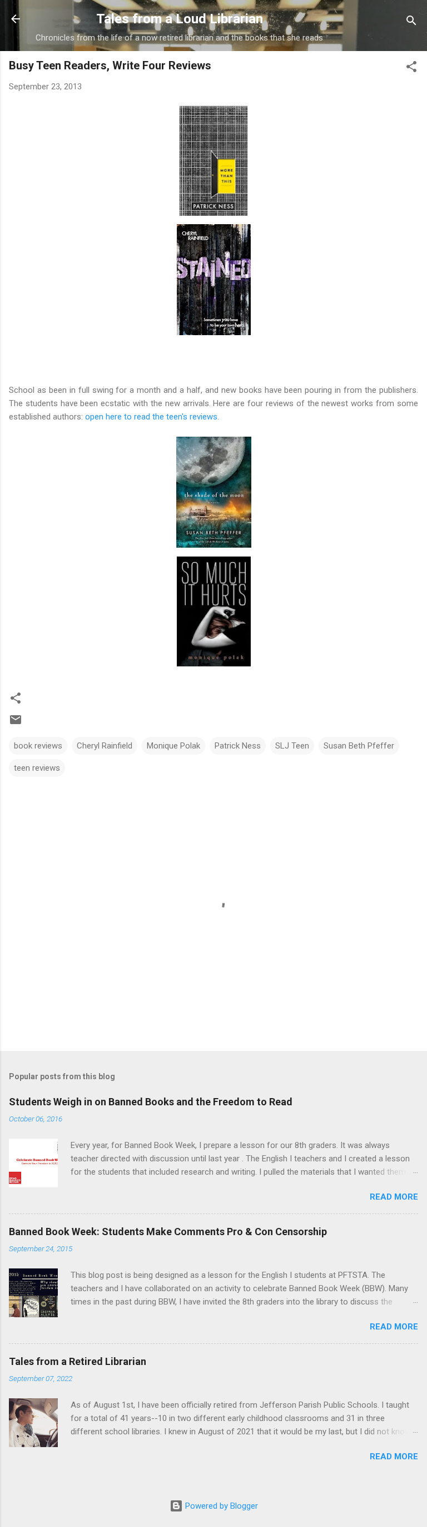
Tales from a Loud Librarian (179, 19)
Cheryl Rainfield (104, 746)
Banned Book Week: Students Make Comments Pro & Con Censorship (168, 1231)
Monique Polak (173, 746)
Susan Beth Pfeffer (359, 746)
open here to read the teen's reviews (151, 417)
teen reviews (37, 768)
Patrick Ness (238, 746)
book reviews (38, 746)
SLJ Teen (292, 746)
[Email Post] (15, 724)
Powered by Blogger (220, 1506)
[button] (411, 68)
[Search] (411, 22)
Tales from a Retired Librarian (77, 1361)
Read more (394, 1197)
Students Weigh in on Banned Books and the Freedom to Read (150, 1102)
